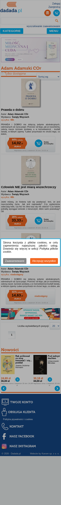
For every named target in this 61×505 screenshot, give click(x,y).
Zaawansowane (14, 260)
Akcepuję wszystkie (44, 260)
